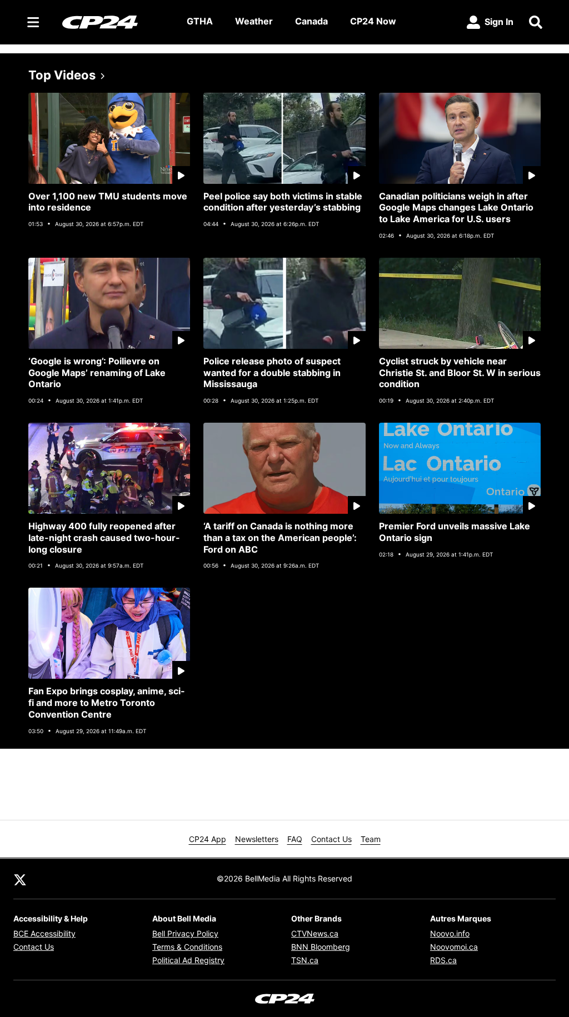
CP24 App (207, 839)
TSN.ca (304, 960)
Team (371, 839)
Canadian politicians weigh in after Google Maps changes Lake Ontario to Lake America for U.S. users (456, 208)
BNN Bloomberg (320, 946)
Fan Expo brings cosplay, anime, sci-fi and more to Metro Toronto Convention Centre (106, 702)
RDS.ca (443, 960)
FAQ (294, 839)
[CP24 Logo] (115, 21)
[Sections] (33, 22)
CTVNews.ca (314, 933)
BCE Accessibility (44, 933)
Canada (311, 21)
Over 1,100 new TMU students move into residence (107, 202)
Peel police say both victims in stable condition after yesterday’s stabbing (282, 202)
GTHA (200, 21)
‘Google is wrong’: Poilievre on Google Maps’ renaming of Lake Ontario (97, 372)
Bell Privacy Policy (185, 933)
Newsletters (256, 839)
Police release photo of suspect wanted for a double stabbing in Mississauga (272, 372)
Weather (254, 21)
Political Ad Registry (188, 960)
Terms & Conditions (187, 946)
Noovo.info (450, 933)
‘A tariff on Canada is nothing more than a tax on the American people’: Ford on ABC (280, 537)
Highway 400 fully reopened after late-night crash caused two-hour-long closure (104, 537)
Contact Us (331, 839)
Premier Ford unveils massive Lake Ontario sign (454, 531)
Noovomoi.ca (454, 946)
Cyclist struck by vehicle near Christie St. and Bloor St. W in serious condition (460, 372)
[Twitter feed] (20, 878)
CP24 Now (373, 21)
